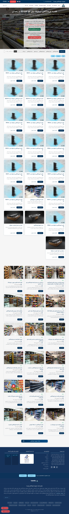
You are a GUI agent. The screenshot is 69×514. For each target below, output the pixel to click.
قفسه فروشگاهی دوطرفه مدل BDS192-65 (13, 98)
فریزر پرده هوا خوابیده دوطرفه (15, 225)
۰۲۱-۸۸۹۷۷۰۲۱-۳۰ (48, 1)
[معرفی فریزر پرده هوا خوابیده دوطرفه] (13, 217)
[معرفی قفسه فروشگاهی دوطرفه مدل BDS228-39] (13, 65)
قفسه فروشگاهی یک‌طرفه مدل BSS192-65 (56, 174)
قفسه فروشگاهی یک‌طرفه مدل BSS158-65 (55, 226)
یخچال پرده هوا (10, 502)
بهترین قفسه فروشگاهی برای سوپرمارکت (56, 339)
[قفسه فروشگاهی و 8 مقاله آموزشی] (34, 414)
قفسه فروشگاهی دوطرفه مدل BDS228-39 (14, 73)
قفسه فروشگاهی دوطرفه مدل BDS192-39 (55, 98)
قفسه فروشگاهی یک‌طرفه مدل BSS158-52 (35, 149)
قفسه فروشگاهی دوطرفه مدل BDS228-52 (35, 73)
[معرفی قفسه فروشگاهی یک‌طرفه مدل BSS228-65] (13, 140)
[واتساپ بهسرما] (6, 1)
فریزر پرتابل (29, 505)
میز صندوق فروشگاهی (38, 225)
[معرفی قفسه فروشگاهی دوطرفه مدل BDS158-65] (13, 114)
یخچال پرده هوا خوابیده (58, 502)
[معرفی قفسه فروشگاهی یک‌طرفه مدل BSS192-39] (13, 166)
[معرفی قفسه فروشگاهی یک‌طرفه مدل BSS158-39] (55, 140)
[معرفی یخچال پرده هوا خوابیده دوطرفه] (55, 242)
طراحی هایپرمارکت (48, 505)
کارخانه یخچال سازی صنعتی (34, 502)
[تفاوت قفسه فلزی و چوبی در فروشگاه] (13, 272)
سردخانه (24, 51)
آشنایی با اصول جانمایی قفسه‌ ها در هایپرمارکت (36, 396)
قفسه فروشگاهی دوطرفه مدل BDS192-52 (34, 98)
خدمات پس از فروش (44, 462)
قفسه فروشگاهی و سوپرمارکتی (36, 200)
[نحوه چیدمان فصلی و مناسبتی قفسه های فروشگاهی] (34, 329)
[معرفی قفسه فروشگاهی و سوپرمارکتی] (34, 191)
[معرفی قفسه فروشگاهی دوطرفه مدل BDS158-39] (55, 114)
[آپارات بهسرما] (8, 1)
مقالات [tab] (53, 56)
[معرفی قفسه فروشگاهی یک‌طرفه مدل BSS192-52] (34, 166)
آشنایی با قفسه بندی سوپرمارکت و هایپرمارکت (57, 425)
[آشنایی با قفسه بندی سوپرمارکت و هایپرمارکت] (55, 414)
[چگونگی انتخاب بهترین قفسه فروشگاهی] (13, 300)
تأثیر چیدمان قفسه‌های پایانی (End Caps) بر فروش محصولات (55, 311)
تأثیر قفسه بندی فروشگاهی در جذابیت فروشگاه (35, 368)
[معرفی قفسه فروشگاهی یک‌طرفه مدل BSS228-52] (55, 191)
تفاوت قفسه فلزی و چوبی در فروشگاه (15, 282)
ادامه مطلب (61, 291)
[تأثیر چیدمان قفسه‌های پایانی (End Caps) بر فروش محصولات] (55, 300)
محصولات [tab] (58, 56)
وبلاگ (37, 5)
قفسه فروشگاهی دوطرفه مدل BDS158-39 (56, 123)
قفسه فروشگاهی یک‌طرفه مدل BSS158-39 (55, 149)
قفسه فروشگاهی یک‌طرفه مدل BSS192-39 (14, 174)
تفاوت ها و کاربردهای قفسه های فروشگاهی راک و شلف (55, 368)
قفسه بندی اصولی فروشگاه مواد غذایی (35, 311)
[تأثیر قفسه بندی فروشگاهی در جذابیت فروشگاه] (34, 357)
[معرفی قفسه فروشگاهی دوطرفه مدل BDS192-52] (34, 90)
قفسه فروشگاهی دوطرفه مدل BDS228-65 (56, 73)
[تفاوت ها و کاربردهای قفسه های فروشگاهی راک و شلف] (55, 357)
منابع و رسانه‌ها (43, 5)
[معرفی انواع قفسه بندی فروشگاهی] (13, 329)
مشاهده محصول (54, 80)
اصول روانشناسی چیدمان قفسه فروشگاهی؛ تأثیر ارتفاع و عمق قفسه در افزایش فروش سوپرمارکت (55, 284)
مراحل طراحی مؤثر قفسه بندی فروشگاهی (14, 368)
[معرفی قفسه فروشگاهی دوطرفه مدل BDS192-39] (55, 90)
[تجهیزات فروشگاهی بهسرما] (63, 5)
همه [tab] (63, 56)
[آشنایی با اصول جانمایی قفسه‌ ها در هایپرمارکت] (34, 386)
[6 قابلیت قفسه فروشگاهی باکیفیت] (13, 414)
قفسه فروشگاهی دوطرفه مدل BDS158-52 (35, 123)
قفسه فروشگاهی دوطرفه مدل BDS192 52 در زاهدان (34, 11)
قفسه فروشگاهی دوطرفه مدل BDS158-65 (14, 123)
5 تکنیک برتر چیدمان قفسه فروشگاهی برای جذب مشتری (34, 283)
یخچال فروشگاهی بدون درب (43, 502)
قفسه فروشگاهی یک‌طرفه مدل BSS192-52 (35, 174)
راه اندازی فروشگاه (51, 502)
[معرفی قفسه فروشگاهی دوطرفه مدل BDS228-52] (34, 65)
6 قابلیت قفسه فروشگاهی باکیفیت (15, 424)
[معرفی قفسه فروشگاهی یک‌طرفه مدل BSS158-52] (34, 140)
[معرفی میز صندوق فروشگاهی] (34, 217)
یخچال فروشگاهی (55, 51)
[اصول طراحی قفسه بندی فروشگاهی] (55, 386)
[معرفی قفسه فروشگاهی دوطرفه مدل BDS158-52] (34, 114)
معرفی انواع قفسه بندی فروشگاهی (15, 339)
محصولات (55, 5)
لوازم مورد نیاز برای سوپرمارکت (13, 505)
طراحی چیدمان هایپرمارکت (40, 505)
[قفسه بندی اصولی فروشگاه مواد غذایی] (34, 300)
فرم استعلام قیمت (34, 37)
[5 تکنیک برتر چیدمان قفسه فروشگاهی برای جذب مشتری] (34, 272)
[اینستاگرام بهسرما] (3, 1)
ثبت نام (26, 5)
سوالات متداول (45, 464)
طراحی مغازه (34, 505)
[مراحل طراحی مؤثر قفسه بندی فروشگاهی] (13, 357)
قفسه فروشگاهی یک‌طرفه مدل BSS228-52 (55, 200)
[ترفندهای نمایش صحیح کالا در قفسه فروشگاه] (13, 386)
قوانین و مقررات (45, 468)
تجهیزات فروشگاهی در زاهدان (34, 44)
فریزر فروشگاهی (48, 51)
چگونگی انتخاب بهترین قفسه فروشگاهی (14, 311)
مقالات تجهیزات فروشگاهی (35, 441)
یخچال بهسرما (15, 502)
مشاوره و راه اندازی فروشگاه (22, 505)
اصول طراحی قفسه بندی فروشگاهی (57, 396)
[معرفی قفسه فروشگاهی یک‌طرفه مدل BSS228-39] (13, 191)
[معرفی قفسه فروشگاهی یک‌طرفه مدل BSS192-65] (55, 166)
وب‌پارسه (32, 510)
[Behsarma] (19, 1)
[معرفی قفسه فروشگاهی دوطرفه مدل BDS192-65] (13, 90)
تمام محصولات (62, 51)
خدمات (49, 5)
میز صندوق (36, 51)
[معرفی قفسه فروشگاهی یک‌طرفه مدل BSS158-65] (55, 217)
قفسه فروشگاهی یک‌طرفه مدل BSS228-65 (13, 149)
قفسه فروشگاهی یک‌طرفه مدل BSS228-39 (13, 200)
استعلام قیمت (12, 1)
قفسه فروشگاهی (41, 51)
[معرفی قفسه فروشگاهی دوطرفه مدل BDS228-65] (55, 65)
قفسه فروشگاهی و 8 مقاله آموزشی (36, 424)
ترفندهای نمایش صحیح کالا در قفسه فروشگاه (15, 396)
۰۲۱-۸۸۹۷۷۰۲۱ (22, 475)
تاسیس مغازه (27, 502)
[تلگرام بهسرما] (5, 1)
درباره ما (31, 5)
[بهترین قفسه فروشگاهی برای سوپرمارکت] (55, 329)
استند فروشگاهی (29, 51)
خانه (59, 5)
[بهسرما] (17, 1)
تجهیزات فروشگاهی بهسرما (59, 1)
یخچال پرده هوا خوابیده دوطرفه (57, 251)
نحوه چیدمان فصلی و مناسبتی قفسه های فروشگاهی (35, 340)
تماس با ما (46, 466)
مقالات (47, 459)
